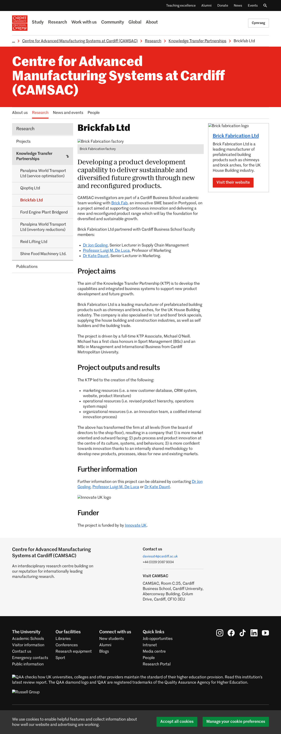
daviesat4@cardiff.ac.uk (160, 556)
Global (134, 22)
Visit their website (233, 182)
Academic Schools (28, 639)
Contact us (21, 652)
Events (253, 5)
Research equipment (74, 652)
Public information (28, 664)
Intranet (150, 645)
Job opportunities (158, 639)
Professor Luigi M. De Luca (106, 251)
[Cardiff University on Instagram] (219, 633)
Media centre (154, 652)
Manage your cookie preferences (235, 722)
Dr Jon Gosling (95, 245)
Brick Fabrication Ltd (236, 136)
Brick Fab (119, 203)
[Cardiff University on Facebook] (231, 633)
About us (20, 113)
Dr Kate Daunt (95, 256)
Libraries (63, 639)
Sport (60, 658)
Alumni (206, 5)
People (94, 113)
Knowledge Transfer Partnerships (197, 41)
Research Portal (157, 664)
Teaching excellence (181, 5)
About (152, 22)
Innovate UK (136, 526)
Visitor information (28, 645)
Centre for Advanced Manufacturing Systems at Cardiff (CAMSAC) (80, 41)
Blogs (104, 652)
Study (38, 22)
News (238, 5)
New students (111, 639)
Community (112, 22)
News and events (68, 113)
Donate (222, 5)
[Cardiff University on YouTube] (265, 633)
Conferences (67, 645)
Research (57, 22)
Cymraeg (258, 23)
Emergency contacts (30, 658)
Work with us (84, 22)
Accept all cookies (177, 722)
